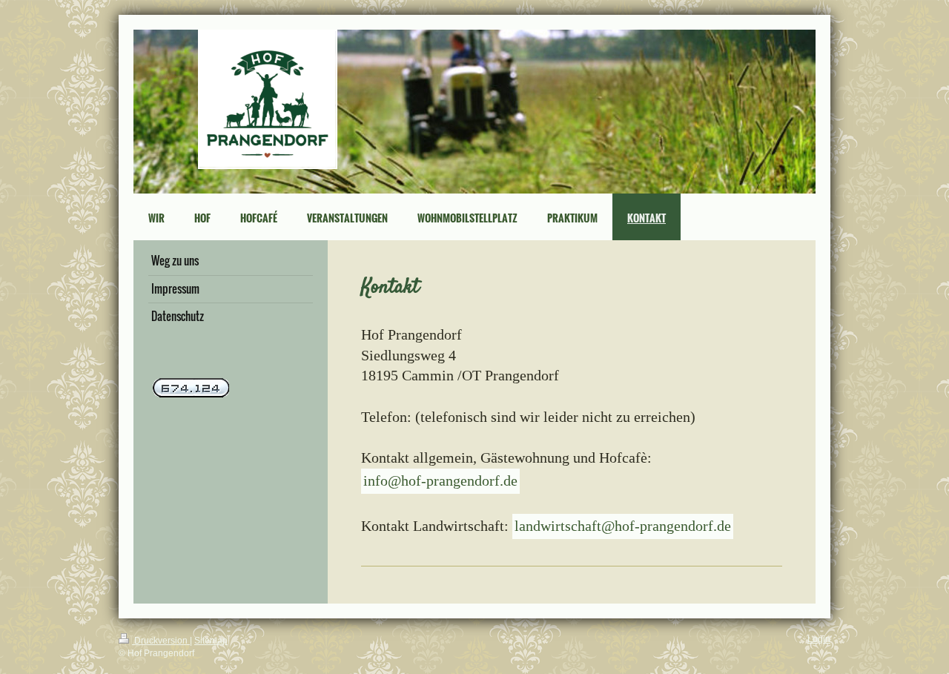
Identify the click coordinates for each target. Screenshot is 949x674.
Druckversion (161, 640)
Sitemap (211, 640)
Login (818, 639)
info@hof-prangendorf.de (440, 480)
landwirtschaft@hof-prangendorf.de (623, 526)
